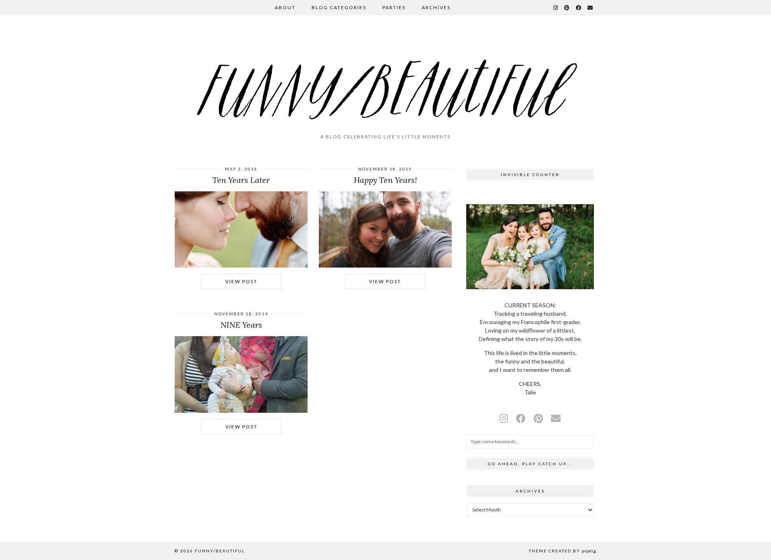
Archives (436, 7)
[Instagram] (556, 7)
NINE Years (241, 325)
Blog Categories (339, 7)
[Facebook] (579, 7)
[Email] (590, 7)
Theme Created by (562, 550)
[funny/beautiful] (385, 78)
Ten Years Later (241, 180)
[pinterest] (538, 418)
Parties (394, 7)
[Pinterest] (567, 7)
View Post (241, 281)
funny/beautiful (220, 550)
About (285, 7)
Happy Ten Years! (385, 180)
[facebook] (521, 418)
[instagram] (504, 418)
